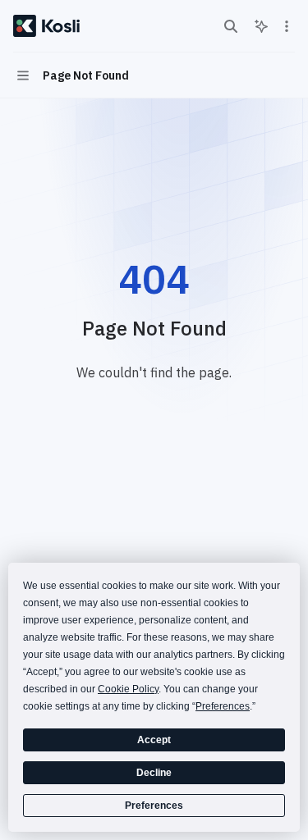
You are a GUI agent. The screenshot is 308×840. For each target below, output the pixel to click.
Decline (154, 772)
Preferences (154, 805)
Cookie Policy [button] (128, 689)
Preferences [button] (222, 706)
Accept (154, 740)
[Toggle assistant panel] (261, 26)
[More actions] (286, 26)
